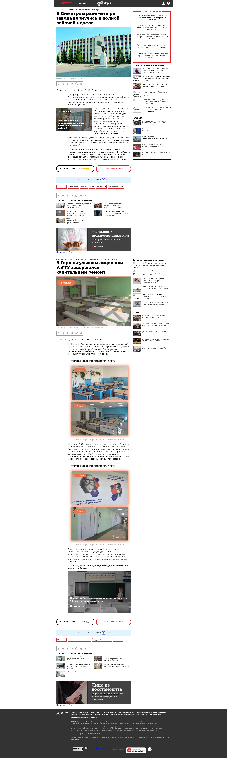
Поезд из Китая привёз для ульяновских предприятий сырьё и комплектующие (116, 213)
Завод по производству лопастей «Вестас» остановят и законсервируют (78, 205)
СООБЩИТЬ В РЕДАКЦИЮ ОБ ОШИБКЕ (84, 717)
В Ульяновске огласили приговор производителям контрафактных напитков (152, 18)
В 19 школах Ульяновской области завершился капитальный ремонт (79, 673)
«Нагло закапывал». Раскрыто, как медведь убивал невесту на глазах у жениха (156, 94)
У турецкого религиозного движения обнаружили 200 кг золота (156, 340)
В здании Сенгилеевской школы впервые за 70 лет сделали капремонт (98, 600)
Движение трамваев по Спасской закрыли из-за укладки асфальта (152, 46)
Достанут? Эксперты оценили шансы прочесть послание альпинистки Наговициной (156, 101)
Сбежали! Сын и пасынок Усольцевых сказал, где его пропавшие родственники (157, 109)
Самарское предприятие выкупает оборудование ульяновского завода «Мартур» (115, 205)
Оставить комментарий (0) (113, 168)
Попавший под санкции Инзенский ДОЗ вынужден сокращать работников (76, 213)
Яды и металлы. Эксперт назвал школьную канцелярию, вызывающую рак (154, 280)
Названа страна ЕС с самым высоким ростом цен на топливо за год (156, 153)
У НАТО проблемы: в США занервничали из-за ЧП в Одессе (154, 137)
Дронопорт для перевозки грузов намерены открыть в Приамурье (154, 347)
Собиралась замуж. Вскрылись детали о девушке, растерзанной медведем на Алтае (155, 265)
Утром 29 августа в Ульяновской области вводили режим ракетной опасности (152, 27)
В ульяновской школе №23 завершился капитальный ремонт (116, 665)
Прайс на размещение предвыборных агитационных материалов (136, 715)
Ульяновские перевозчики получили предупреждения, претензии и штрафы (152, 56)
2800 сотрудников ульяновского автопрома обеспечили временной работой (78, 221)
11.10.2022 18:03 (61, 10)
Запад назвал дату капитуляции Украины (154, 332)
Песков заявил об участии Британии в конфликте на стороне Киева (155, 122)
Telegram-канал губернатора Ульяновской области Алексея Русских (81, 327)
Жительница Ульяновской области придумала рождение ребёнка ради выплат (152, 37)
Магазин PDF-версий (126, 712)
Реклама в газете (109, 712)
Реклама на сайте (101, 715)
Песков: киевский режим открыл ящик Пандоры (154, 129)
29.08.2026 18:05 (62, 259)
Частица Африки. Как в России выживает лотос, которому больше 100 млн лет (156, 296)
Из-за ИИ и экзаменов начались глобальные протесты (154, 316)
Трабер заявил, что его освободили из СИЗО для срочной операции (155, 324)
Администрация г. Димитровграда (69, 78)
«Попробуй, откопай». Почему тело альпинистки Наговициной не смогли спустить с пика (156, 70)
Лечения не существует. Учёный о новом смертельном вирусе (155, 303)
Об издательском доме (80, 712)
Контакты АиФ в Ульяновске (81, 715)
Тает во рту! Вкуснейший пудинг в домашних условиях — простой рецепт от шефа (155, 86)
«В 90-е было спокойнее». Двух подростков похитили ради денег (155, 287)
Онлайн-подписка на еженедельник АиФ (152, 712)
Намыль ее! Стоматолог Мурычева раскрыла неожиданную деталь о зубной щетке (155, 273)
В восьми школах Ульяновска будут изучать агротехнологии (77, 658)
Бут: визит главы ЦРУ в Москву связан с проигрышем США (153, 145)
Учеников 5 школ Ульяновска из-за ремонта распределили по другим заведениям (116, 658)
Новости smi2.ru (64, 252)
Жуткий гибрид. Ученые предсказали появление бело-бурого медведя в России (157, 78)
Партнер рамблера (118, 749)
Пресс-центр (95, 712)
